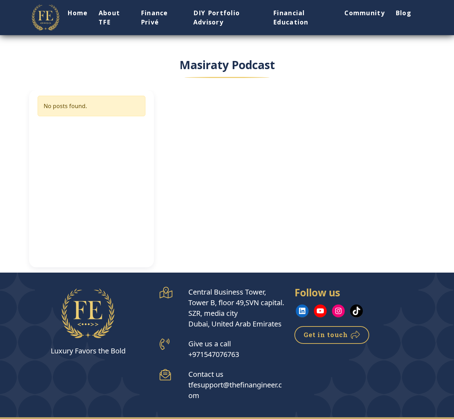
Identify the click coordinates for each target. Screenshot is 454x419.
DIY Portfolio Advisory (216, 17)
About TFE (109, 17)
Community (364, 13)
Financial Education (291, 17)
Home (77, 13)
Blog (403, 13)
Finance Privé (154, 17)
